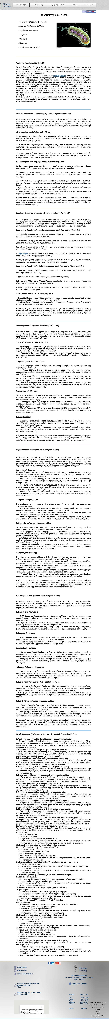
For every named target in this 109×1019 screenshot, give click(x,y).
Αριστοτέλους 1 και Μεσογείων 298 (28, 983)
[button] (57, 5)
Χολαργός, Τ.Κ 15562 (23, 985)
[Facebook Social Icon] (49, 963)
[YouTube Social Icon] (59, 963)
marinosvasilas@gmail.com (25, 974)
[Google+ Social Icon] (56, 963)
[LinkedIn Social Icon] (52, 963)
